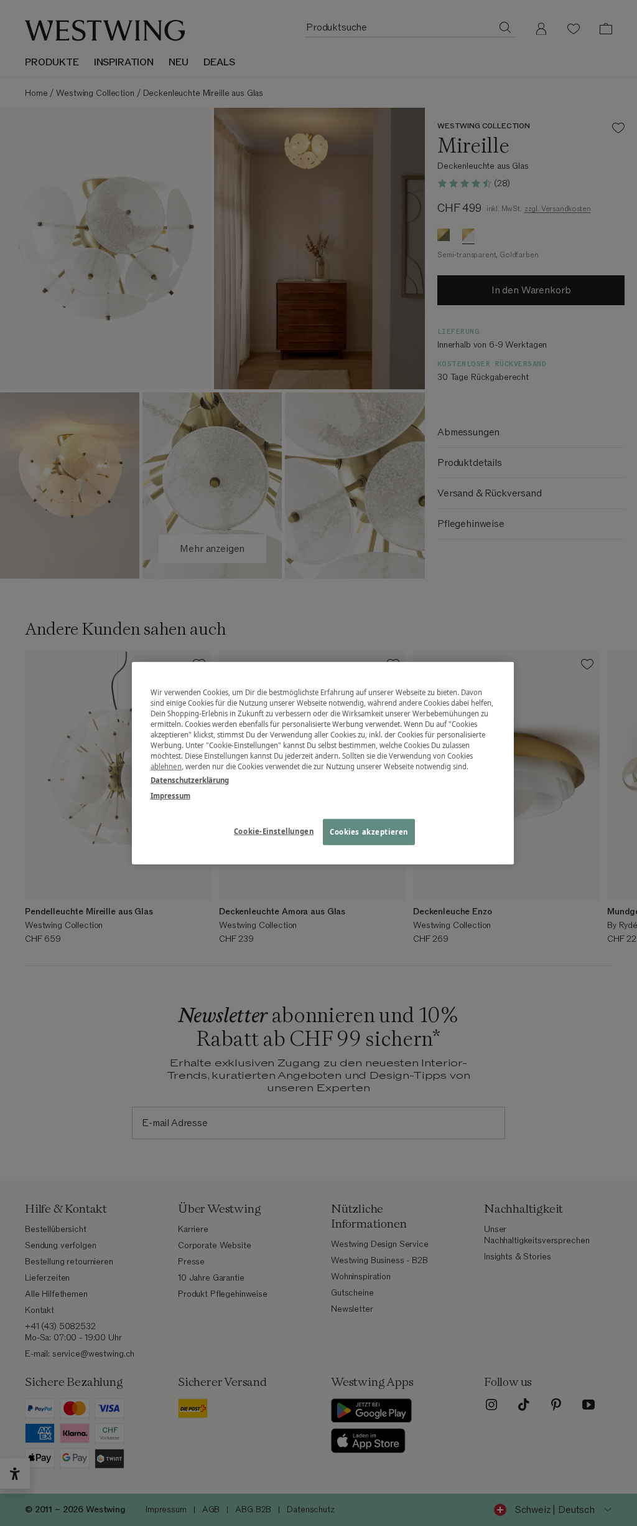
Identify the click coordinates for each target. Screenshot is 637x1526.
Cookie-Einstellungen (274, 830)
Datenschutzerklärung (190, 779)
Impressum (170, 795)
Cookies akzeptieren (369, 831)
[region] (323, 763)
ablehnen (166, 766)
